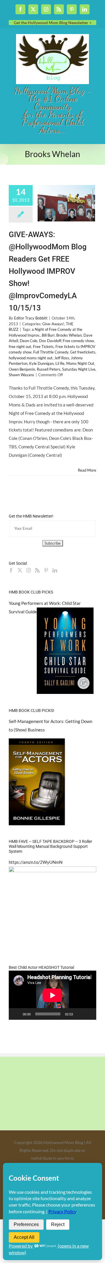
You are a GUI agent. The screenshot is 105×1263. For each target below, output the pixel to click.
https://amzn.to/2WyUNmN (35, 862)
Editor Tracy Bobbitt (31, 318)
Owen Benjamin (22, 369)
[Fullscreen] (89, 1014)
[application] (52, 995)
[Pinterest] (46, 570)
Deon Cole (28, 340)
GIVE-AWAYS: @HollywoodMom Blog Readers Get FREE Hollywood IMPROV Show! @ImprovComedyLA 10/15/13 (48, 271)
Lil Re (59, 363)
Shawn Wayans (21, 374)
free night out (20, 346)
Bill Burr (48, 335)
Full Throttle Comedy (50, 352)
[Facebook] (11, 570)
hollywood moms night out (30, 358)
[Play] (16, 1014)
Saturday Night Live (78, 369)
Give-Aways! (53, 323)
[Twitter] (20, 570)
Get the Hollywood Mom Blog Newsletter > (53, 22)
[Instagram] (28, 570)
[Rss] (37, 570)
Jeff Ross (61, 358)
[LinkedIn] (54, 570)
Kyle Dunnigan (41, 363)
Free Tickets (43, 346)
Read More (87, 470)
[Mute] (79, 1014)
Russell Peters (48, 369)
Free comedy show (78, 340)
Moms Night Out (80, 363)
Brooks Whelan (69, 335)
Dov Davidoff (50, 340)
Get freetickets (82, 352)
